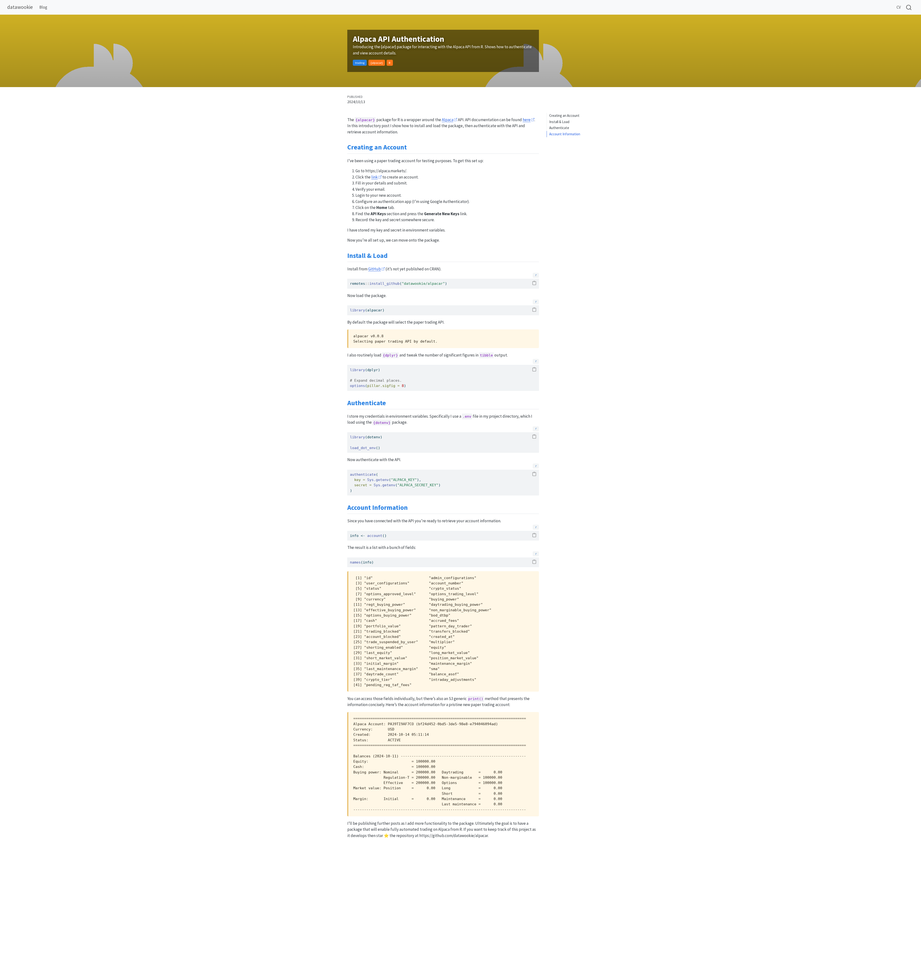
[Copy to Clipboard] (534, 283)
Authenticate (559, 127)
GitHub (374, 269)
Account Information (564, 134)
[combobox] (909, 7)
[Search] (908, 7)
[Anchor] (411, 146)
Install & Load (559, 121)
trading (360, 63)
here (527, 119)
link (374, 177)
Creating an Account (564, 115)
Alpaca (447, 119)
